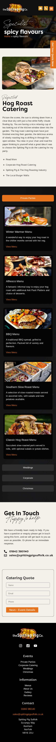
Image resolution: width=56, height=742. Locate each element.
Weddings (28, 668)
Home (7, 36)
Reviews (28, 695)
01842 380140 (28, 709)
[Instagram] (20, 645)
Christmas (28, 672)
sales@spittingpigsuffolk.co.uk (28, 714)
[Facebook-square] (28, 645)
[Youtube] (35, 645)
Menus (28, 685)
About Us (28, 689)
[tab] (28, 198)
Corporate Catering (28, 665)
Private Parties (28, 662)
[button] (51, 9)
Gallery (28, 692)
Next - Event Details (22, 610)
